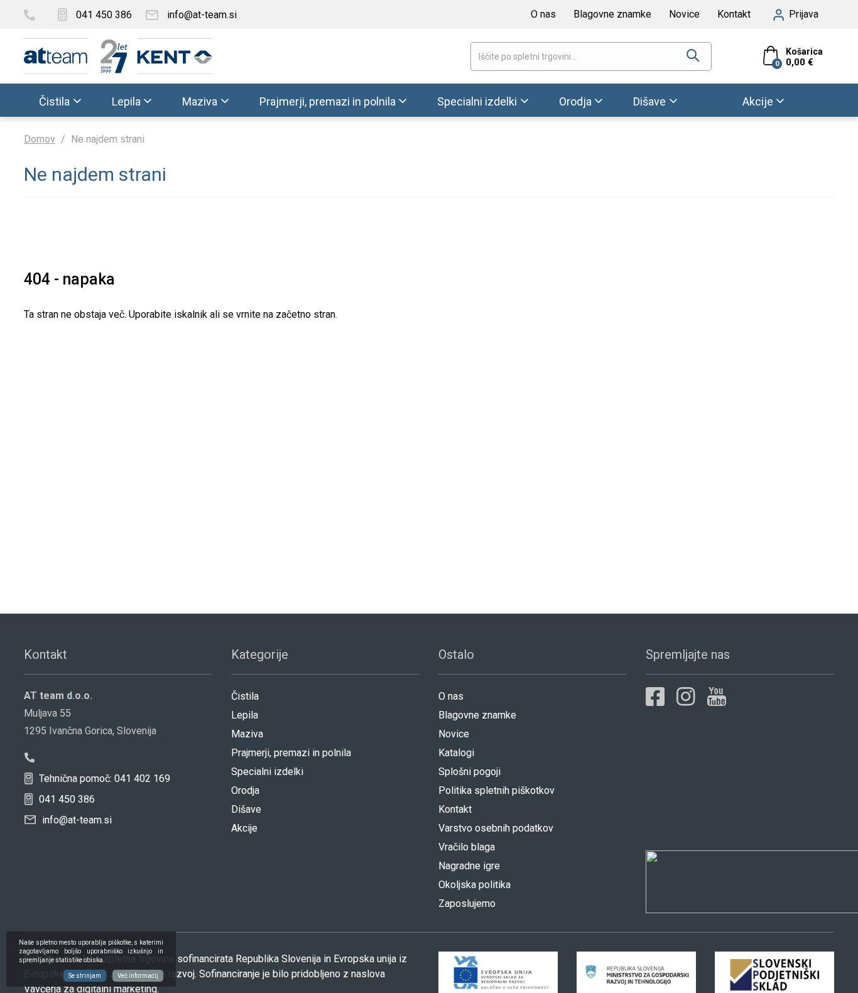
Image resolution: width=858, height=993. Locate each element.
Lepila (126, 100)
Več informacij (137, 975)
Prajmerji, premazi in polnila (327, 100)
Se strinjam (84, 975)
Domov (39, 139)
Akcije (757, 100)
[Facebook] (655, 696)
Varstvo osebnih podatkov (495, 828)
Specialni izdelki (477, 100)
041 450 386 (65, 799)
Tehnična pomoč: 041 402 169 (103, 778)
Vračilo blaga (466, 847)
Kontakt (734, 14)
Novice (684, 14)
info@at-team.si (76, 820)
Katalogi (456, 753)
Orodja (575, 100)
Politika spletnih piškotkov (496, 790)
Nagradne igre (469, 866)
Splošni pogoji (469, 772)
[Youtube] (716, 696)
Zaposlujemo (467, 903)
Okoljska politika (474, 885)
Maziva (199, 100)
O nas (543, 14)
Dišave (649, 100)
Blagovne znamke (612, 14)
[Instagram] (685, 696)
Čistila (54, 100)
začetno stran (305, 314)
